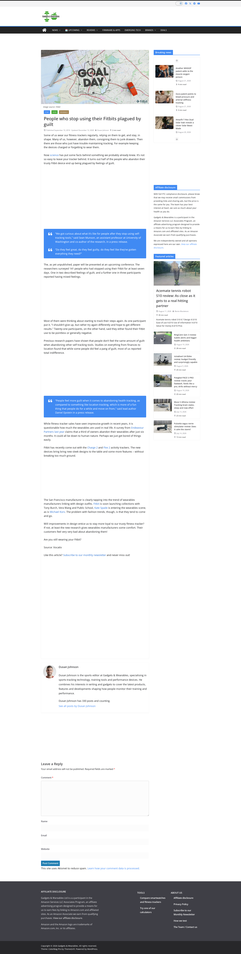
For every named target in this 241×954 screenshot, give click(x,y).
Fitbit (96, 503)
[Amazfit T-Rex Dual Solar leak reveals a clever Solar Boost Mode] (164, 122)
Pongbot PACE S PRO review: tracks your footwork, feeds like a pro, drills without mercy (185, 382)
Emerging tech (133, 30)
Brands (149, 30)
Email (44, 835)
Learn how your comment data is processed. (113, 868)
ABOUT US (176, 892)
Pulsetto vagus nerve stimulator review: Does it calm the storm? (185, 426)
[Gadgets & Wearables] (44, 30)
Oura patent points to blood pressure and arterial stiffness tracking (186, 98)
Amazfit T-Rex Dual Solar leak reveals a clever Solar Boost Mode (185, 124)
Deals (164, 30)
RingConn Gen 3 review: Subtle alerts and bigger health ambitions (185, 337)
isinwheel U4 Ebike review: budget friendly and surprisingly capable (185, 359)
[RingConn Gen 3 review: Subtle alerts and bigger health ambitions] (163, 341)
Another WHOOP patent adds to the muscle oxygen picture (184, 72)
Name (44, 821)
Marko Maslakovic (182, 311)
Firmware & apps (111, 30)
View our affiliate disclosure (67, 918)
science (54, 155)
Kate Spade (101, 507)
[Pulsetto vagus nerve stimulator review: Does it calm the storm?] (163, 430)
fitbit (47, 112)
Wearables (64, 112)
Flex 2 (106, 447)
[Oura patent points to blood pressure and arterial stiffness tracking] (164, 97)
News (55, 30)
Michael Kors (57, 511)
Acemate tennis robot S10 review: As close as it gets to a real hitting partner (175, 298)
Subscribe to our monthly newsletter (84, 555)
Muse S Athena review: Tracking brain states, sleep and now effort (184, 405)
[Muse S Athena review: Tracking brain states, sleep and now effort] (163, 409)
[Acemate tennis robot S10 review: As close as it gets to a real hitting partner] (177, 273)
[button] (59, 30)
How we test (180, 920)
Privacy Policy (181, 904)
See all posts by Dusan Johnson (77, 706)
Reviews (91, 30)
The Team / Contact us (185, 927)
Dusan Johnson (103, 130)
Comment (47, 777)
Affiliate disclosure (183, 897)
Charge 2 (92, 447)
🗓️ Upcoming (72, 30)
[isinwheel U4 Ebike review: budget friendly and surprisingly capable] (163, 363)
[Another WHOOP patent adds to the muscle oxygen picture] (164, 71)
